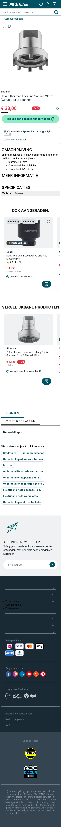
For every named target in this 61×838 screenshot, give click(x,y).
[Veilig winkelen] (30, 649)
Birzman (5, 91)
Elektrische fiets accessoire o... (22, 489)
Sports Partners (32, 131)
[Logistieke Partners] (30, 697)
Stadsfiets (9, 453)
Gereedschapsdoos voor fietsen (23, 459)
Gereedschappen (13, 18)
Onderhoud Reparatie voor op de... (24, 471)
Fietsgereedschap (33, 453)
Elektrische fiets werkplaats (20, 496)
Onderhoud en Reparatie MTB (21, 477)
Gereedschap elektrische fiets (22, 502)
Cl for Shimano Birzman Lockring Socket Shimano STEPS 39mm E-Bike (27, 354)
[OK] (52, 564)
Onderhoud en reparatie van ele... (23, 483)
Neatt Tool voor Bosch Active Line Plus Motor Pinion (26, 257)
